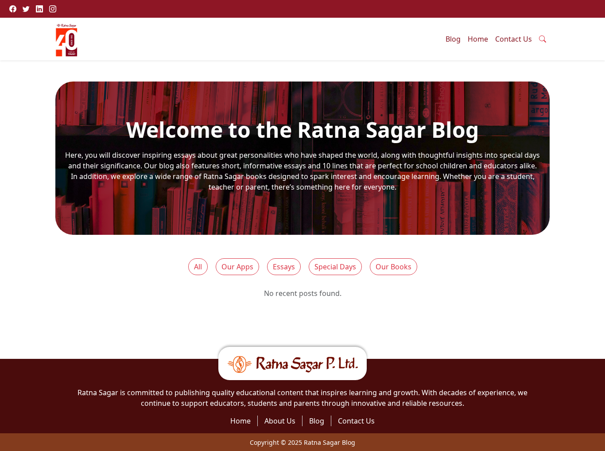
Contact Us (513, 39)
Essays (284, 267)
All (198, 267)
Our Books (393, 267)
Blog (453, 39)
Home (478, 39)
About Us (279, 421)
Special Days (335, 267)
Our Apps (237, 267)
